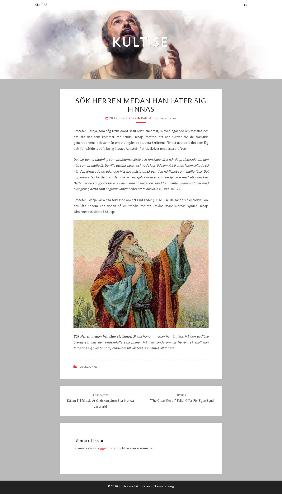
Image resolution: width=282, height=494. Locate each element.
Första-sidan (87, 367)
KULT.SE (41, 4)
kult (144, 118)
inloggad (101, 448)
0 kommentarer (164, 118)
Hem (245, 5)
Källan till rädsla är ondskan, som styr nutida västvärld (100, 401)
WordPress (144, 486)
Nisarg (169, 486)
